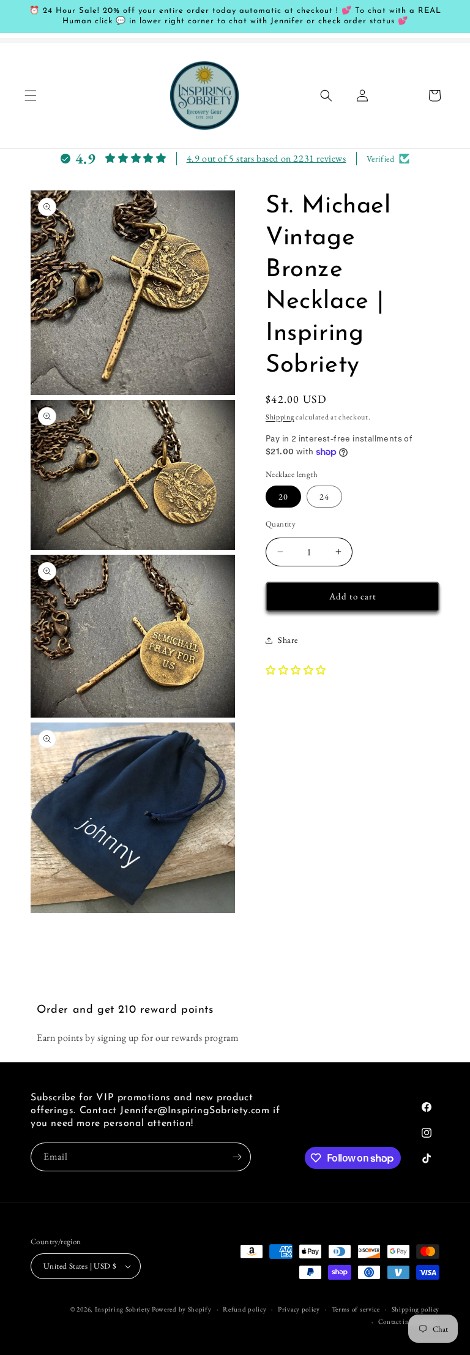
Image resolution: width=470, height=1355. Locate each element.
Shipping (280, 417)
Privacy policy (299, 1309)
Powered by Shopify (182, 1309)
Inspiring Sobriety (123, 1309)
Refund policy (244, 1309)
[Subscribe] (236, 1157)
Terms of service (356, 1309)
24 (324, 496)
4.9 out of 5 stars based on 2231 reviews (266, 158)
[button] (30, 95)
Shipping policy (416, 1309)
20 (283, 496)
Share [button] (288, 639)
